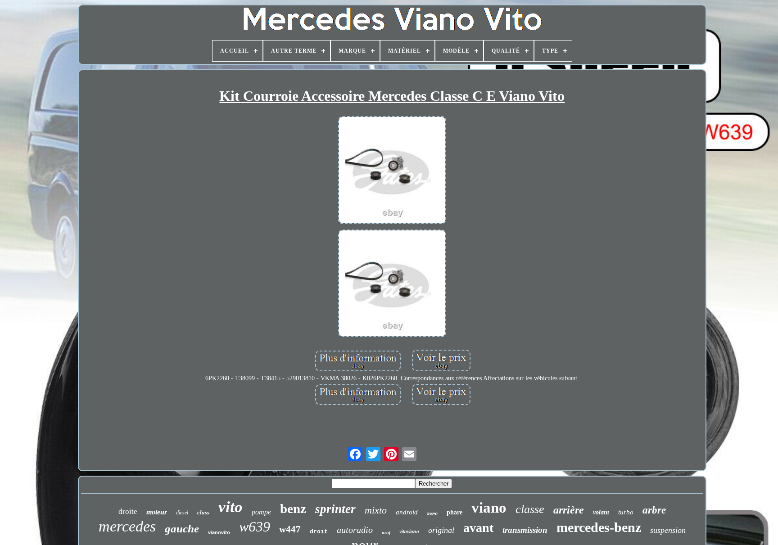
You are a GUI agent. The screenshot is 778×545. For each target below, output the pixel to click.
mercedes (127, 526)
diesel (182, 512)
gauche (182, 528)
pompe (261, 512)
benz (293, 508)
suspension (668, 530)
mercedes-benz (598, 527)
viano (489, 508)
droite (127, 511)
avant (478, 528)
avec (432, 513)
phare (454, 512)
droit (319, 531)
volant (601, 512)
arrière (568, 510)
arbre (654, 510)
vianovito (219, 532)
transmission (524, 530)
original (441, 530)
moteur (156, 512)
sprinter (335, 509)
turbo (625, 512)
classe (530, 509)
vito (230, 507)
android (407, 512)
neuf (386, 532)
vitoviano (409, 531)
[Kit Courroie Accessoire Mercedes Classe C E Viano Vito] (392, 171)
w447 (290, 529)
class (203, 512)
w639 (254, 526)
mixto (376, 510)
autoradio (355, 530)
